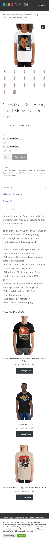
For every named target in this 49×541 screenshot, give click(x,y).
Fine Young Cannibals (28, 173)
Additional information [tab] (12, 194)
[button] (43, 27)
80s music (15, 173)
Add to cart (20, 157)
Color (5, 135)
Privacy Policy (23, 518)
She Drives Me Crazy (10, 176)
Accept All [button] (21, 536)
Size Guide (7, 151)
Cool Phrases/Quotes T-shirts (21, 15)
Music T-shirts (39, 170)
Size (4, 143)
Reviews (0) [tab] (7, 201)
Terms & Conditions (37, 518)
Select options (24, 371)
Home (7, 15)
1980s (9, 173)
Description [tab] (7, 187)
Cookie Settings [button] (9, 536)
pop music (40, 173)
